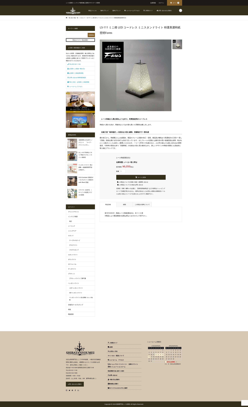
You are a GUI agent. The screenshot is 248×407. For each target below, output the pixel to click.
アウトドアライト (73, 212)
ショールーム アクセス (75, 86)
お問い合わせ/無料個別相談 (77, 77)
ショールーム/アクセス (133, 10)
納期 (124, 204)
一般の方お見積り (114, 379)
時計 (70, 221)
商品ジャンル (92, 10)
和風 (69, 309)
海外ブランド (104, 10)
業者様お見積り (114, 384)
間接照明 (71, 314)
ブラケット (71, 274)
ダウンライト (72, 259)
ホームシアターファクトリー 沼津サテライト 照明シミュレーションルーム (123, 365)
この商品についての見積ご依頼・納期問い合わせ (133, 182)
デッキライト (72, 269)
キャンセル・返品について (116, 355)
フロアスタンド (74, 250)
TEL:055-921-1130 (75, 64)
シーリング (71, 226)
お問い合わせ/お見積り (165, 10)
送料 (111, 347)
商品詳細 (108, 204)
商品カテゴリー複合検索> (80, 40)
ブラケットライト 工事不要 (77, 278)
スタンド (71, 235)
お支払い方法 (113, 351)
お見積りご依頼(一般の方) (77, 69)
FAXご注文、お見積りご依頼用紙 (79, 82)
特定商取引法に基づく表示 (116, 371)
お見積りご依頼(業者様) (76, 73)
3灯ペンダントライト (75, 293)
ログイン (161, 3)
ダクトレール (72, 264)
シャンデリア (72, 231)
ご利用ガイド (149, 10)
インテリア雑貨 (73, 216)
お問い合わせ (113, 375)
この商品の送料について (142, 204)
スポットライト (73, 255)
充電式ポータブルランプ (75, 305)
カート (176, 3)
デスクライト (73, 245)
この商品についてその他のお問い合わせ (131, 185)
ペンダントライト (73, 283)
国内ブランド (116, 10)
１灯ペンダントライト (76, 288)
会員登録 (153, 3)
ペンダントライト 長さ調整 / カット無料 (81, 299)
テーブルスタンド (74, 240)
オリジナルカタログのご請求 (118, 388)
